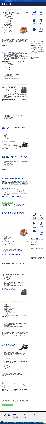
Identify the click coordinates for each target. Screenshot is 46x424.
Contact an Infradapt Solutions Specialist (8, 249)
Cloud (14, 418)
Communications (15, 417)
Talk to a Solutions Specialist (7, 202)
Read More (35, 44)
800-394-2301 (42, 422)
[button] (45, 4)
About (24, 415)
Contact (25, 417)
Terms (35, 415)
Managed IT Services (15, 415)
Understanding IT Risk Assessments (36, 53)
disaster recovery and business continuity (10, 200)
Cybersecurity (15, 416)
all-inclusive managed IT (20, 200)
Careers (25, 416)
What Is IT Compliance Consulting (36, 258)
